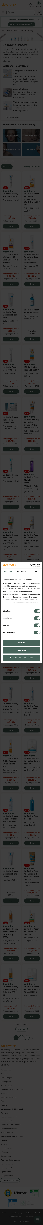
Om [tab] (35, 571)
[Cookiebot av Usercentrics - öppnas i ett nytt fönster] (30, 565)
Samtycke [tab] (8, 571)
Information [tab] (21, 571)
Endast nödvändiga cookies (21, 658)
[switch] (37, 618)
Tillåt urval (21, 650)
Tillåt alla (21, 643)
